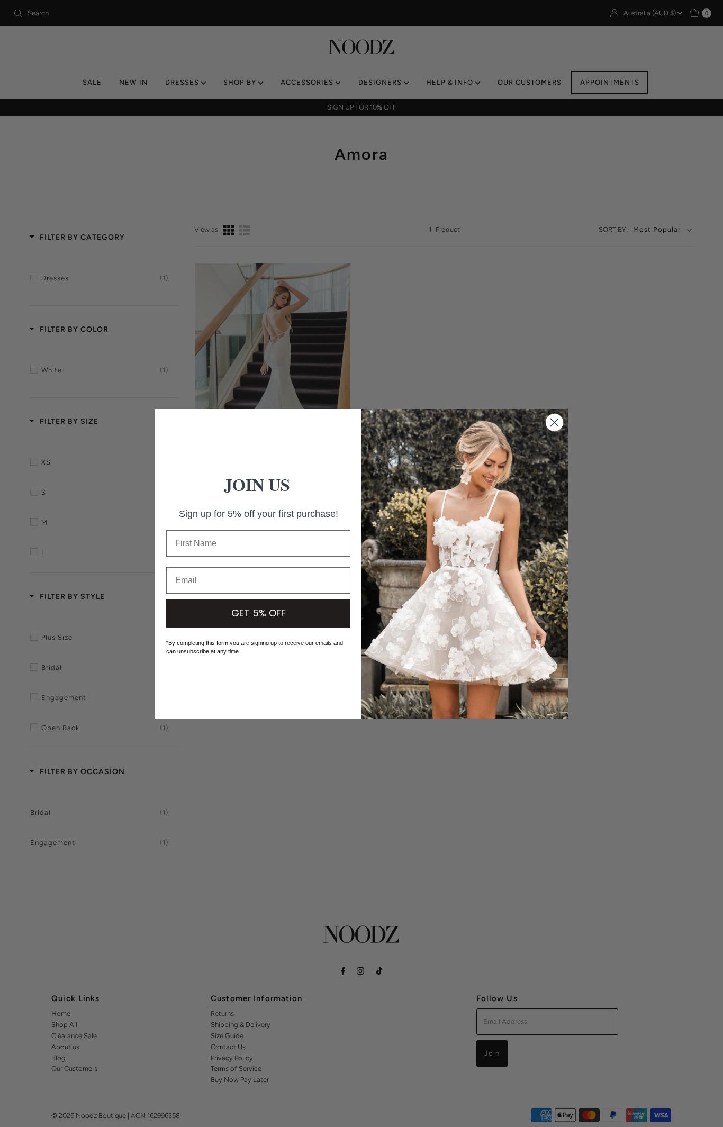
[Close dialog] (554, 422)
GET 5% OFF (258, 613)
